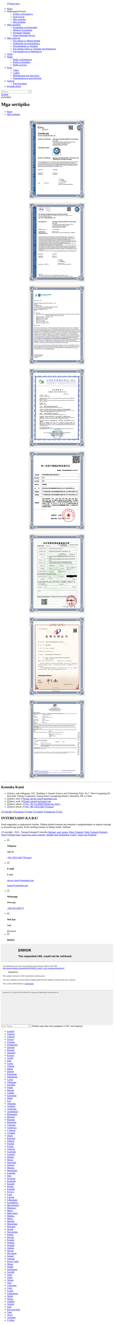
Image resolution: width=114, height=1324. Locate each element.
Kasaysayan (18, 16)
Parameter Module (21, 32)
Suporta (10, 81)
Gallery (16, 73)
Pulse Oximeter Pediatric (95, 832)
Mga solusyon (13, 38)
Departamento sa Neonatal (25, 46)
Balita (10, 57)
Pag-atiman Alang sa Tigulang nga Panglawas (34, 49)
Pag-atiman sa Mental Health (26, 41)
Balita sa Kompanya (22, 59)
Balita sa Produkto (21, 62)
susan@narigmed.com (17, 885)
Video (16, 70)
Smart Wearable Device (24, 35)
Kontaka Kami (14, 86)
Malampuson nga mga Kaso (26, 75)
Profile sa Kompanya (23, 14)
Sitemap (52, 832)
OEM (9, 54)
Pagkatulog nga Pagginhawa (26, 43)
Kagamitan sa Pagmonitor (25, 27)
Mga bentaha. (19, 22)
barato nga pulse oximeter (33, 835)
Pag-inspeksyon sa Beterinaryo (27, 51)
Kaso (9, 67)
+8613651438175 (15, 908)
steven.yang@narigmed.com (20, 880)
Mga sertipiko (19, 19)
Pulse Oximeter (76, 832)
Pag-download (20, 83)
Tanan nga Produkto (86, 835)
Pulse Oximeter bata (10, 835)
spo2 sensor (62, 832)
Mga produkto (13, 24)
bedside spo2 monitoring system (61, 835)
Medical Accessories (22, 30)
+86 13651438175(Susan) (19, 857)
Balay (10, 8)
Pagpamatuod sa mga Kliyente (27, 78)
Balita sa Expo (20, 65)
